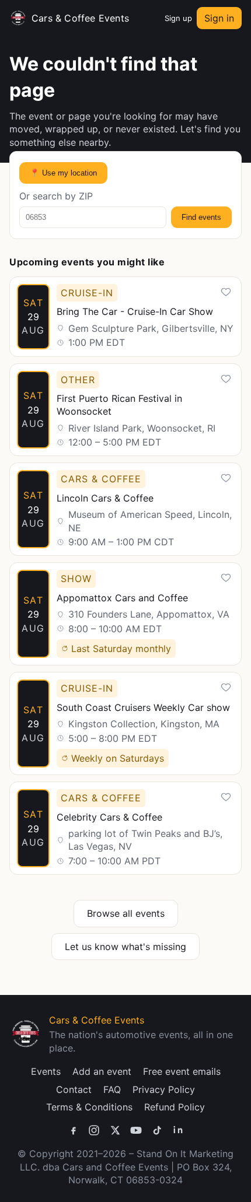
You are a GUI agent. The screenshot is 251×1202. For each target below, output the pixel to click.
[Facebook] (73, 1130)
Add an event (101, 1071)
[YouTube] (136, 1130)
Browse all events (126, 913)
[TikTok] (157, 1130)
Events (46, 1071)
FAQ (112, 1089)
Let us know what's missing (125, 946)
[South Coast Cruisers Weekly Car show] (125, 723)
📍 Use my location (63, 173)
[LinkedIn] (178, 1130)
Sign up (178, 18)
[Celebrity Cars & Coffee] (125, 828)
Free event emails (182, 1071)
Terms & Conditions (89, 1107)
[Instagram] (94, 1130)
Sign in (219, 18)
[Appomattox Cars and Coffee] (125, 614)
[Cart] (154, 18)
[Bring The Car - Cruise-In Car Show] (125, 316)
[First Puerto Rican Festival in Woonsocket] (125, 410)
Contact (74, 1089)
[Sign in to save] (226, 292)
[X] (115, 1130)
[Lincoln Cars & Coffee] (125, 509)
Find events (201, 217)
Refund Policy (174, 1107)
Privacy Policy (164, 1089)
